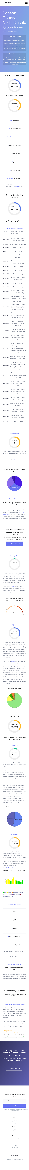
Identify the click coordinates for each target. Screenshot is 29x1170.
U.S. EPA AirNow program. (8, 867)
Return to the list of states (10, 32)
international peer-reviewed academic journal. (12, 780)
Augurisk (17, 186)
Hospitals (4, 953)
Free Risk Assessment (14, 543)
